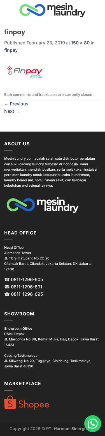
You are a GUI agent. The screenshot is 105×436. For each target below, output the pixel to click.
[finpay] (25, 71)
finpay (11, 50)
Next (12, 111)
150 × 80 (80, 43)
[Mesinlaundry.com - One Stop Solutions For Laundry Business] (53, 10)
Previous (16, 104)
